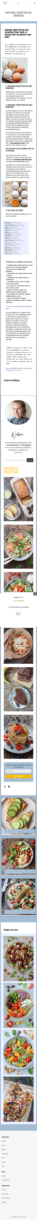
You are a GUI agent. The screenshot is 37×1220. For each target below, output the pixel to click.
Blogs (3, 1176)
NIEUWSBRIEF (18, 601)
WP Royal (23, 1217)
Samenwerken (6, 1198)
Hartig (4, 1162)
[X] (35, 594)
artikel (16, 370)
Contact (4, 1190)
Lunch (3, 1145)
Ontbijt (4, 1141)
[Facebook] (9, 787)
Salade (4, 1149)
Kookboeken (5, 1180)
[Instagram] (5, 787)
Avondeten (5, 1153)
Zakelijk (4, 1202)
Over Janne (5, 1194)
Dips (3, 1166)
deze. (21, 370)
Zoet (3, 1158)
